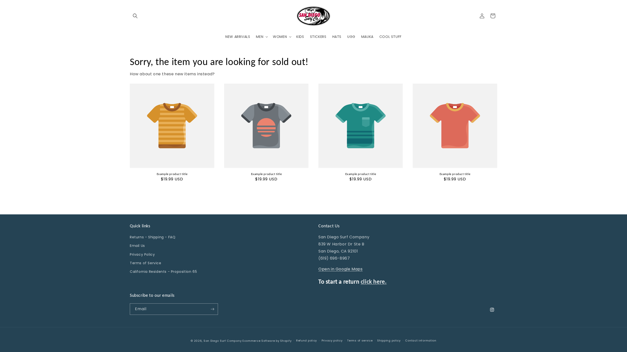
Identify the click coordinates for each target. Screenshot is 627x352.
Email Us (137, 245)
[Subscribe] (212, 309)
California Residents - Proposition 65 (163, 271)
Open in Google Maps (340, 269)
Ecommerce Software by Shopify (266, 341)
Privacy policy (332, 340)
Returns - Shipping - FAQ (152, 237)
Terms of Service (145, 263)
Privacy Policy (142, 254)
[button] (135, 16)
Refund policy (306, 340)
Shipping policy (389, 340)
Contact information (420, 340)
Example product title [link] (172, 174)
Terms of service (360, 340)
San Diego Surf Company (222, 341)
